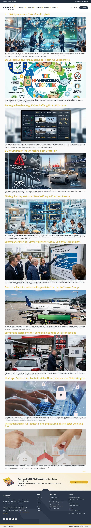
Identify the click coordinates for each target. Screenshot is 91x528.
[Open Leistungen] (25, 7)
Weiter (84, 471)
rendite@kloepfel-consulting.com (77, 513)
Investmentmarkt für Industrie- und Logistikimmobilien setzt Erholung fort (44, 425)
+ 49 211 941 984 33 (75, 510)
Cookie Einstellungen (84, 526)
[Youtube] (7, 519)
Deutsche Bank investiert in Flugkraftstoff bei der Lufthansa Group (42, 287)
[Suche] (71, 7)
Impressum (76, 526)
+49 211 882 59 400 (75, 505)
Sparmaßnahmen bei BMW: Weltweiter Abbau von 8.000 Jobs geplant (42, 241)
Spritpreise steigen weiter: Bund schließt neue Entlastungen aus (40, 332)
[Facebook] (4, 519)
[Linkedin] (13, 519)
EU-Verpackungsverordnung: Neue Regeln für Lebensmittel (37, 59)
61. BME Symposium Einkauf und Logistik (27, 14)
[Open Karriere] (50, 7)
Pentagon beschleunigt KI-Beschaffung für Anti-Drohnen (36, 105)
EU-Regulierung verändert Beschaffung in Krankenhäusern (37, 196)
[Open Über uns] (42, 7)
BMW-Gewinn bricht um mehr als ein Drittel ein (31, 150)
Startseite (5, 1)
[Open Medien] (57, 7)
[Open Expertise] (34, 7)
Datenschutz (70, 526)
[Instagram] (16, 519)
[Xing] (10, 519)
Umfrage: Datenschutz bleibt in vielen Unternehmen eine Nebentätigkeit (45, 378)
